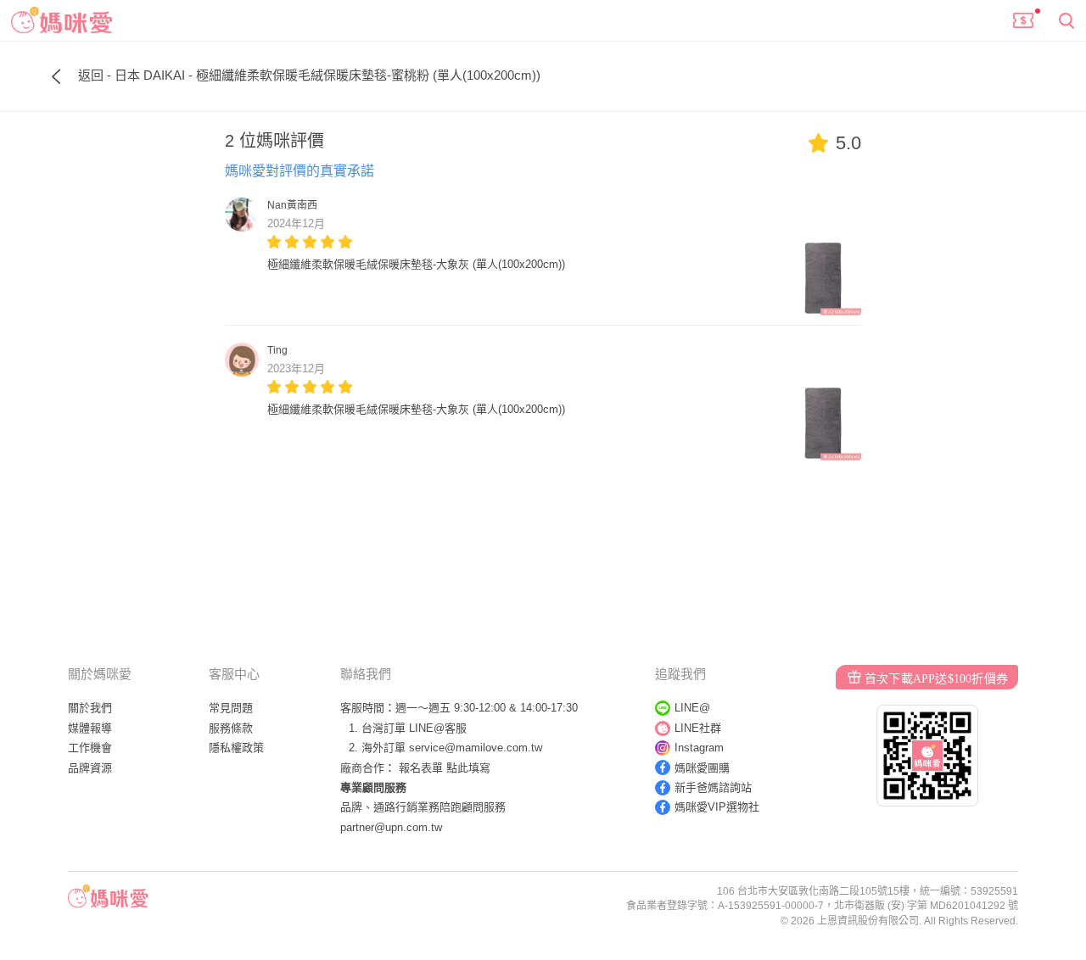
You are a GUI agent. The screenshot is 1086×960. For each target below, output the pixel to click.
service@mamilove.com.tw (475, 747)
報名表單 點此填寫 (444, 768)
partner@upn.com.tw (391, 827)
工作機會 (90, 747)
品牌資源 (90, 768)
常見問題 (231, 707)
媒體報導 (90, 728)
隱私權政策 (236, 747)
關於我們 (90, 707)
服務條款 (231, 728)
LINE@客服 (438, 728)
